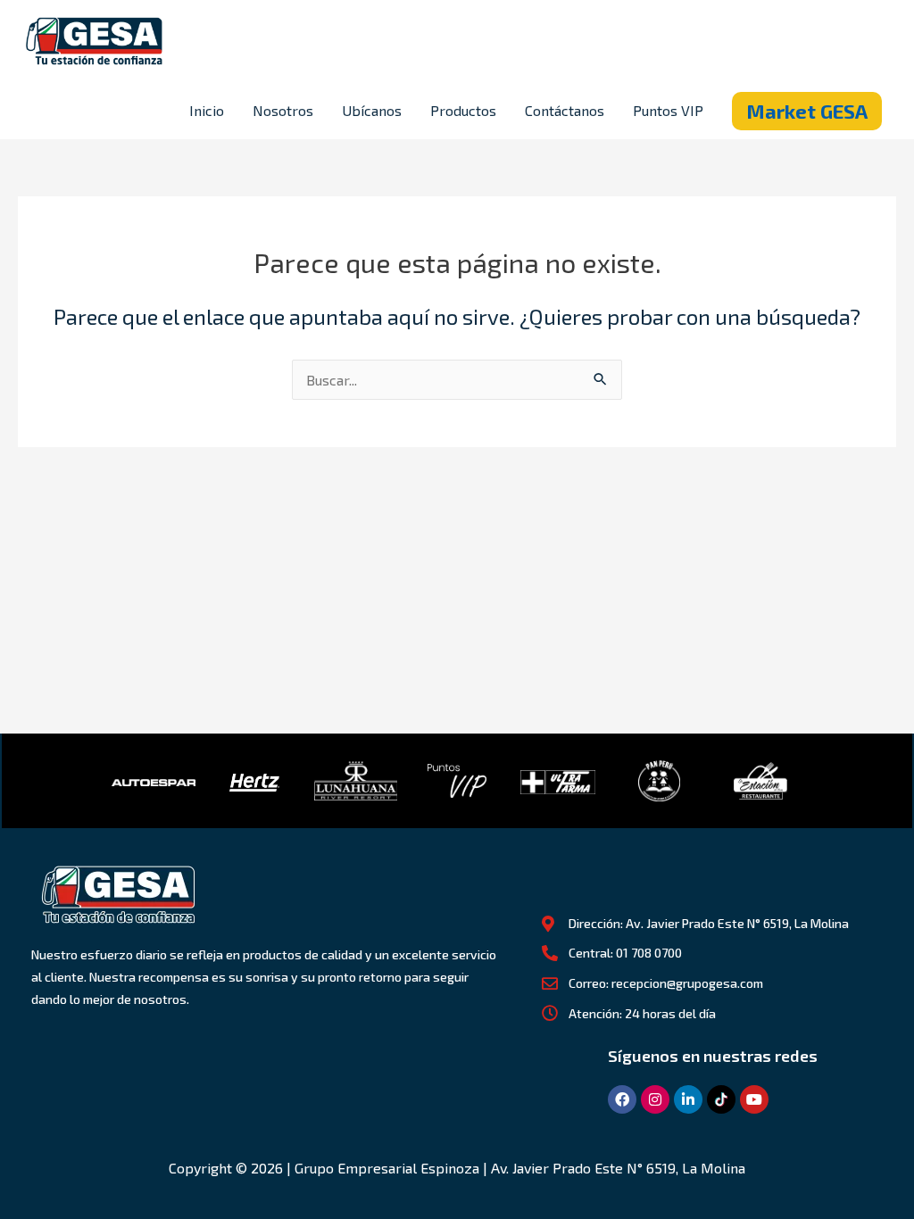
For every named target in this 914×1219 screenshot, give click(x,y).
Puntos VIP (668, 110)
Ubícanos (372, 110)
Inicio (206, 110)
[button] (807, 111)
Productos (463, 110)
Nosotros (283, 110)
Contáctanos (564, 110)
